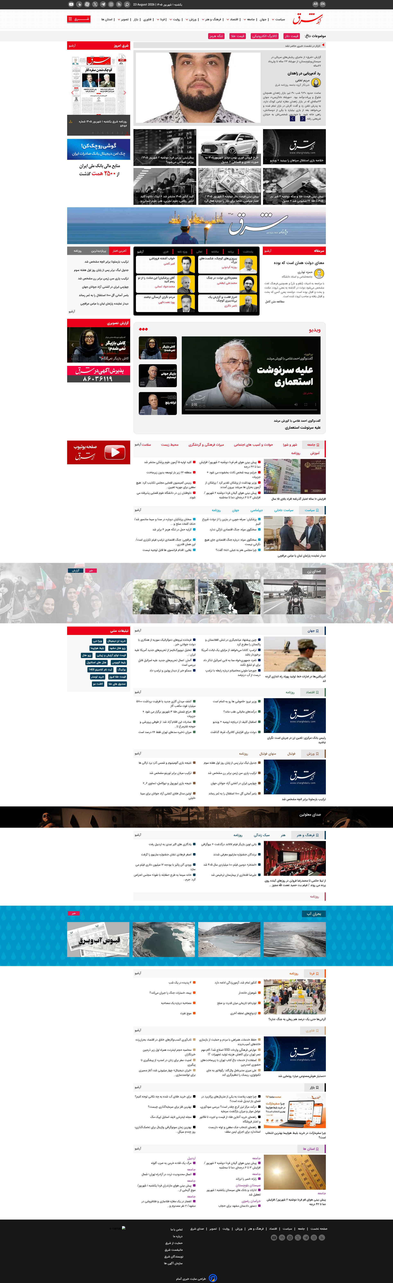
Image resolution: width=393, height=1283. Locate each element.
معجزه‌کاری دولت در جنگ (222, 278)
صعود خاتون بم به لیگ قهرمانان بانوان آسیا (297, 47)
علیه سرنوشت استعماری (303, 427)
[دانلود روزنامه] (70, 122)
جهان (263, 19)
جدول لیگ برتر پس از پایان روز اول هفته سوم (101, 270)
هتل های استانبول (96, 663)
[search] (127, 4)
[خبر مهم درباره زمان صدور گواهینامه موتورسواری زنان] (164, 596)
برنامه (231, 252)
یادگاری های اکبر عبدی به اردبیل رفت (170, 844)
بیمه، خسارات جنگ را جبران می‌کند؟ (170, 993)
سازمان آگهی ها (173, 1263)
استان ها (107, 19)
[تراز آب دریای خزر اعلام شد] (164, 939)
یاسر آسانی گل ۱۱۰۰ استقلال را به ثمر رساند (104, 295)
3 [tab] (117, 132)
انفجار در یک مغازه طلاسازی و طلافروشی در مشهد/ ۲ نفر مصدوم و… (168, 1203)
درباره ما (178, 1236)
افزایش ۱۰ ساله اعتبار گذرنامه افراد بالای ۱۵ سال (298, 499)
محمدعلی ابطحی (227, 283)
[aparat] (87, 4)
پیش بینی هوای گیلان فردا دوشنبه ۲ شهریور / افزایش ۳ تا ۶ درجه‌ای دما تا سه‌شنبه (232, 495)
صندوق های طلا (117, 684)
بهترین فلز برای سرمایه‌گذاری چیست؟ (169, 1107)
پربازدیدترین (98, 251)
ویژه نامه (182, 252)
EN (323, 4)
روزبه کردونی (229, 267)
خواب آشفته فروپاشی (162, 258)
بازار (136, 19)
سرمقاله (319, 250)
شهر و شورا (290, 444)
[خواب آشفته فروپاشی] (186, 264)
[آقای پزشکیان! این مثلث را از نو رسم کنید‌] (186, 284)
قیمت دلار (291, 36)
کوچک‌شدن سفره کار (304, 73)
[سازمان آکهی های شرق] (98, 374)
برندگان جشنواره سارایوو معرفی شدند (234, 854)
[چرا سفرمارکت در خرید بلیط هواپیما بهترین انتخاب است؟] (295, 1110)
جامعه (250, 19)
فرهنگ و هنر (213, 19)
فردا (162, 19)
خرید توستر (97, 677)
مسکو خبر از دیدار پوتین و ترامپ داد (170, 670)
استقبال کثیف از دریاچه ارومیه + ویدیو (234, 722)
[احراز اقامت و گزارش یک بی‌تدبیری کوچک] (248, 303)
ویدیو (315, 330)
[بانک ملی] (98, 169)
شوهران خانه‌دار (247, 993)
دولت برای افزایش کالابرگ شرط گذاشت (233, 732)
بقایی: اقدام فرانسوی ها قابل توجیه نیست (167, 550)
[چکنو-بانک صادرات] (98, 149)
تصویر (124, 19)
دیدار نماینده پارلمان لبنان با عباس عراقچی (104, 303)
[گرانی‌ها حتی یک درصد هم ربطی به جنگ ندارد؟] (295, 996)
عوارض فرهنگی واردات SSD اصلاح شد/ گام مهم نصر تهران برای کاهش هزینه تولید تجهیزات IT (231, 1052)
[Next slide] (302, 118)
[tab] (119, 251)
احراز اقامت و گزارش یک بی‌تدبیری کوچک (222, 299)
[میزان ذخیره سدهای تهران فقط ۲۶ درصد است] (229, 939)
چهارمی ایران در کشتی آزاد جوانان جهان (105, 287)
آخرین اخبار (119, 251)
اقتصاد (234, 19)
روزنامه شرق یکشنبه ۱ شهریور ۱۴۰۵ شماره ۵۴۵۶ (103, 123)
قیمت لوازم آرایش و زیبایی (111, 655)
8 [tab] (93, 132)
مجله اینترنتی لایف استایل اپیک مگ (170, 1117)
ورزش (192, 19)
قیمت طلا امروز (118, 677)
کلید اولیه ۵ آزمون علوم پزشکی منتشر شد (167, 462)
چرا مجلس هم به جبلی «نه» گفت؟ (236, 550)
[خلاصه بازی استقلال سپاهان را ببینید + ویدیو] (294, 146)
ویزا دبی (97, 641)
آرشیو (72, 45)
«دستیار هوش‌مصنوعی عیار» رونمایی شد (302, 1076)
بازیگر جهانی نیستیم (115, 358)
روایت (176, 19)
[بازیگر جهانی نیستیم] (158, 375)
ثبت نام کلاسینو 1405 (100, 670)
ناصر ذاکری (230, 305)
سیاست (280, 19)
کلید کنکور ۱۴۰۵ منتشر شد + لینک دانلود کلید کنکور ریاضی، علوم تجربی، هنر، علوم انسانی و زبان (167, 198)
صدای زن (314, 571)
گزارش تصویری (118, 323)
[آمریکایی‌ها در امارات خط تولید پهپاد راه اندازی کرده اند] (295, 654)
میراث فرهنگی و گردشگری (206, 444)
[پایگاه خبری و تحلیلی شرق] (307, 23)
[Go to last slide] (72, 92)
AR (315, 4)
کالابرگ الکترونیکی (264, 36)
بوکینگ (122, 670)
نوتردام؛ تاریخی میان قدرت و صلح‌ (236, 1003)
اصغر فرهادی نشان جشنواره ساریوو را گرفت (166, 854)
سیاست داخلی (283, 510)
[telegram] (103, 4)
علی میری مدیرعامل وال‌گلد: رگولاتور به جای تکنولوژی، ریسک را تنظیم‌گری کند (233, 1072)
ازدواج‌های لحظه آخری (243, 1013)
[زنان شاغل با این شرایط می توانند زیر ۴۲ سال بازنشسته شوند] (229, 596)
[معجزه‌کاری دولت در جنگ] (248, 284)
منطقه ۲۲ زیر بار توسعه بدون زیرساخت (169, 472)
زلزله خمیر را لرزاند (246, 1179)
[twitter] (95, 4)
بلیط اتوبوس (119, 663)
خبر (91, 570)
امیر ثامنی (169, 263)
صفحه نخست (318, 1229)
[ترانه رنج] (158, 403)
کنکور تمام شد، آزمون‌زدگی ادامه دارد (235, 982)
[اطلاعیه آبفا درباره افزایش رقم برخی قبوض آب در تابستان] (98, 939)
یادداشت (248, 252)
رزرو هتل (86, 655)
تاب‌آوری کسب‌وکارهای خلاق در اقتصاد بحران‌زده (163, 1039)
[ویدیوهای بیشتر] (143, 330)
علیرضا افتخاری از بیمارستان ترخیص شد (233, 875)
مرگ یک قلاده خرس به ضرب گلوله (171, 1163)
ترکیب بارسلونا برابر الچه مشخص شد (107, 261)
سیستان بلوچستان (248, 1185)
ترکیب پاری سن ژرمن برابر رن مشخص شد (103, 278)
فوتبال (291, 753)
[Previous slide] (292, 118)
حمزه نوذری (305, 272)
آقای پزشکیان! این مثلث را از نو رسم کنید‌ (156, 280)
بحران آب (314, 914)
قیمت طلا (237, 36)
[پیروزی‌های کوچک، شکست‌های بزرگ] (248, 264)
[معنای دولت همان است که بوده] (319, 273)
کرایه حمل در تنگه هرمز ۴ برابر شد (171, 529)
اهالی (199, 252)
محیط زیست (169, 444)
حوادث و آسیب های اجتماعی (253, 444)
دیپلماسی (257, 510)
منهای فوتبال (267, 753)
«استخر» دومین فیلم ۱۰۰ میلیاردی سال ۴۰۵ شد (229, 864)
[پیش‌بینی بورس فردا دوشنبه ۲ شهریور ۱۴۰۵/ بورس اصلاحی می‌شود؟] (164, 147)
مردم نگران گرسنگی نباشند (159, 297)
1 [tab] (127, 132)
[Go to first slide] (73, 345)
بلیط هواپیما (97, 648)
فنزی (165, 252)
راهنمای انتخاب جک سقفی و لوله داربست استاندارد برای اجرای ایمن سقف (234, 1129)
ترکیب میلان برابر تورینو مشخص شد (170, 773)
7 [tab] (98, 132)
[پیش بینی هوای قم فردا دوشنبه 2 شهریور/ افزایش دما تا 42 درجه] (295, 1172)
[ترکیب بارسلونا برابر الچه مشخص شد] (295, 777)
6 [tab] (103, 132)
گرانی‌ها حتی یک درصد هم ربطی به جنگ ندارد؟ (297, 1019)
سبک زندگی (262, 835)
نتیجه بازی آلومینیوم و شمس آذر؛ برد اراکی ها (165, 763)
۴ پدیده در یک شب (180, 982)
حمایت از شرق (174, 1243)
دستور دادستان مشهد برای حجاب (237, 1206)
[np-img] (99, 92)
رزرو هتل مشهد (118, 648)
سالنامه (215, 252)
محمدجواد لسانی (165, 286)
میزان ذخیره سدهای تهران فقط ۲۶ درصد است (165, 732)
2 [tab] (122, 132)
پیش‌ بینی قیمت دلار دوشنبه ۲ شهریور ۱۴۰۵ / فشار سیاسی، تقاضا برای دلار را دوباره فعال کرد (231, 198)
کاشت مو (98, 684)
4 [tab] (112, 132)
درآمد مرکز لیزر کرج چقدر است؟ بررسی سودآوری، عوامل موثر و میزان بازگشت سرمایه (230, 1109)
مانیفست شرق (174, 1250)
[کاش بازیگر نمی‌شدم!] (158, 347)
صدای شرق (197, 1229)
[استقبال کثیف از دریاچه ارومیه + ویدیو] (295, 939)
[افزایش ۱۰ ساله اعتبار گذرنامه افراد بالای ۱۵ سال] (295, 476)
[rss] (119, 4)
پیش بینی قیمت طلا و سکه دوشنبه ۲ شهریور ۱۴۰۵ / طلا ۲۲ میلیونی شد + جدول (296, 198)
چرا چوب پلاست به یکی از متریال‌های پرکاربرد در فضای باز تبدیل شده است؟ (231, 1098)
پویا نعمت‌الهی (166, 302)
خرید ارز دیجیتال (116, 641)
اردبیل (191, 1158)
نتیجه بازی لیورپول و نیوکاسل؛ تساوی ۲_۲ (167, 783)
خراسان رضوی (251, 1201)
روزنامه (78, 251)
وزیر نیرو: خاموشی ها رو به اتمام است (234, 701)
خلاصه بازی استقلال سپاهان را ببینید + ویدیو (296, 160)
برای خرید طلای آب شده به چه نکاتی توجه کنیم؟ (163, 1096)
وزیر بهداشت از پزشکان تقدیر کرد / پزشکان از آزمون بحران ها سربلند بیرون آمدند (233, 484)
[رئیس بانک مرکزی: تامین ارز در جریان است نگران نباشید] (295, 715)
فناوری (147, 19)
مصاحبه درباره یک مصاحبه (176, 1003)
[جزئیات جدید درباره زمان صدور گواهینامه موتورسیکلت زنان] (295, 596)
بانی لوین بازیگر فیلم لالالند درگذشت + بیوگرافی (228, 844)
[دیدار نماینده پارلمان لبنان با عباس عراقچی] (295, 533)
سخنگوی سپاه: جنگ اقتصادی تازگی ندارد (233, 529)
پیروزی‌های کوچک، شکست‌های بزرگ (218, 260)
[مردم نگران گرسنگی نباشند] (186, 303)
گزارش (75, 570)
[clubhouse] (79, 4)
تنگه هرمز (216, 36)
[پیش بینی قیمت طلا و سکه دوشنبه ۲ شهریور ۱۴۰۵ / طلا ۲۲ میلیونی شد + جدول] (294, 186)
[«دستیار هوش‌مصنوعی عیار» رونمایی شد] (295, 1053)
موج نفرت (185, 1013)
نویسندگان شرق (173, 1256)
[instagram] (111, 4)
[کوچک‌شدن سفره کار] (198, 88)
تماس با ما (177, 1229)
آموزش (315, 453)
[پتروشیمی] (196, 225)
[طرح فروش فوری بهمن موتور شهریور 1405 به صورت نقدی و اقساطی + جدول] (229, 147)
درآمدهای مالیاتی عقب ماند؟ (240, 711)
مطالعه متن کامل (274, 301)
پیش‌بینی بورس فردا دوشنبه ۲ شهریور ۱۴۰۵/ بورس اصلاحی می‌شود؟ (167, 159)
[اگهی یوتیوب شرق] (98, 452)
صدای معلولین (310, 814)
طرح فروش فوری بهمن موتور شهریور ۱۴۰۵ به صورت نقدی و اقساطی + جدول (232, 159)
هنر (283, 835)
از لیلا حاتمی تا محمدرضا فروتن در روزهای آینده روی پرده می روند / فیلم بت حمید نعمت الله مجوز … (295, 882)
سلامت (146, 444)
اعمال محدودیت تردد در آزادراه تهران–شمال (166, 1174)
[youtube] (71, 4)
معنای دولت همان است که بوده (299, 263)
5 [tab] (107, 132)
